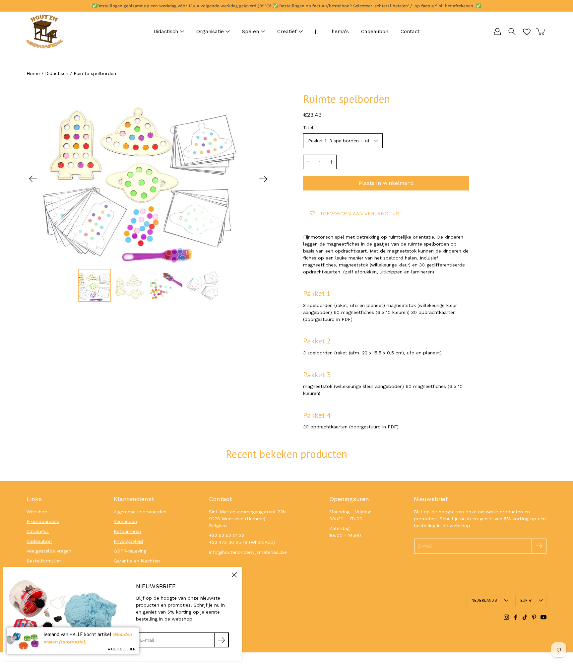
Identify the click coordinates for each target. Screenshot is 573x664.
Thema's (338, 32)
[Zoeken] (512, 31)
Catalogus (38, 531)
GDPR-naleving (130, 550)
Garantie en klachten (137, 560)
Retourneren (127, 531)
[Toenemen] (332, 162)
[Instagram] (506, 617)
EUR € (526, 600)
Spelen (250, 32)
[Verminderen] (308, 162)
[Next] (263, 178)
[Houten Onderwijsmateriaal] (45, 31)
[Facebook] (516, 617)
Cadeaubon (374, 32)
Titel (308, 127)
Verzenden (125, 521)
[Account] (497, 31)
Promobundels (43, 521)
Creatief (287, 32)
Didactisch (166, 32)
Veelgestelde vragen (49, 550)
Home (33, 73)
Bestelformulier (44, 560)
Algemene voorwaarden (140, 511)
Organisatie (210, 32)
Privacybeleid (128, 541)
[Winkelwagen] (541, 31)
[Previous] (33, 178)
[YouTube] (543, 617)
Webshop (37, 511)
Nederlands (484, 600)
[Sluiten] (234, 575)
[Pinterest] (534, 617)
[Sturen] (539, 546)
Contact (410, 32)
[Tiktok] (525, 617)
